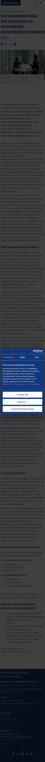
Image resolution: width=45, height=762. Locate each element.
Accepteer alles (22, 395)
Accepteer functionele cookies (22, 409)
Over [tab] (37, 357)
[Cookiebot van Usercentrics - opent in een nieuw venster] (32, 351)
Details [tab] (22, 357)
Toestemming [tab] (8, 357)
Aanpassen (21, 402)
